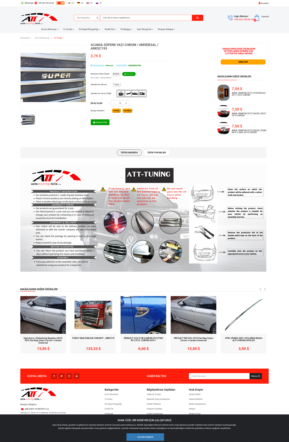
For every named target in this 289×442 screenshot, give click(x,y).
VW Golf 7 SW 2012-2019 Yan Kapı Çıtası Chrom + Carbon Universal (193, 339)
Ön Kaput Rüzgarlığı (113, 404)
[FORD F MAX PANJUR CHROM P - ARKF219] (93, 315)
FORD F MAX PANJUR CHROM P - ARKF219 (93, 338)
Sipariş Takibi (194, 394)
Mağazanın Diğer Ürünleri (234, 76)
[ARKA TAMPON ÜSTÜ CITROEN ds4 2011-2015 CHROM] (224, 93)
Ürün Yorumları (157, 152)
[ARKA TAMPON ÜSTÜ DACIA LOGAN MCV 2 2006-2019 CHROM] (224, 128)
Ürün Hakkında (129, 152)
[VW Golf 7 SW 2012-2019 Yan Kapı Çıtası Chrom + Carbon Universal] (193, 315)
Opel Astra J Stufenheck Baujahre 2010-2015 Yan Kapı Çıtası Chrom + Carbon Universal (43, 339)
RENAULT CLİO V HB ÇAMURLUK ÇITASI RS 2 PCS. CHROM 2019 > (143, 339)
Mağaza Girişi (195, 413)
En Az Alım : (100, 103)
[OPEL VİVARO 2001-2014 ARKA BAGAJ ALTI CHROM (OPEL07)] (243, 315)
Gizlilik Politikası (154, 404)
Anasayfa (25, 38)
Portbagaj (109, 413)
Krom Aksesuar (42, 38)
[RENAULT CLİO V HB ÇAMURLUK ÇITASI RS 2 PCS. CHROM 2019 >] (143, 315)
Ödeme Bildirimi (196, 399)
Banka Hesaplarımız (197, 404)
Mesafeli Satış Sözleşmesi (158, 399)
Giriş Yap (243, 62)
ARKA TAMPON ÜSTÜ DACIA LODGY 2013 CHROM (249, 114)
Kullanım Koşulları (154, 409)
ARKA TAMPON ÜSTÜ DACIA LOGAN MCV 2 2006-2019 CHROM (249, 131)
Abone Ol (255, 376)
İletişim (192, 409)
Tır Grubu (58, 38)
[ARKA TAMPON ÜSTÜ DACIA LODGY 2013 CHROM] (224, 111)
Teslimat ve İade (154, 394)
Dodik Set (109, 409)
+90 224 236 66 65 (244, 19)
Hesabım (265, 3)
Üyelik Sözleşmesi (155, 413)
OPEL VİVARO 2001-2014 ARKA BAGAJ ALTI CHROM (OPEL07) (243, 339)
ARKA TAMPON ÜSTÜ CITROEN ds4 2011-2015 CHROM (249, 94)
